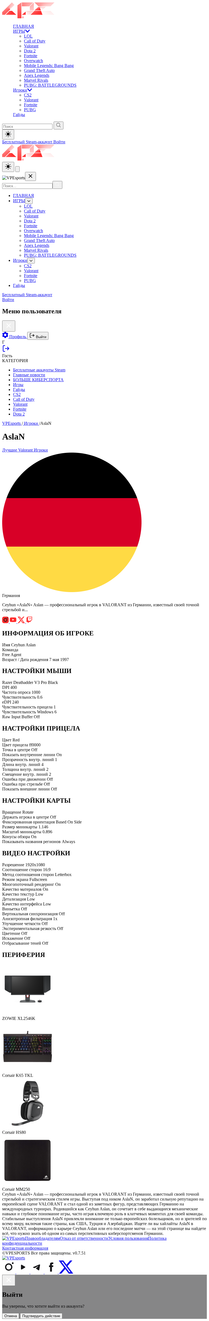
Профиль (17, 336)
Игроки (20, 90)
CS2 (28, 95)
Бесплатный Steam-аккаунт (27, 142)
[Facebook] (52, 1272)
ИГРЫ (19, 31)
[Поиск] (57, 185)
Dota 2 (30, 51)
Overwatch (33, 60)
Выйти (40, 337)
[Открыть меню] (17, 169)
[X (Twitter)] (66, 1272)
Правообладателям (42, 1238)
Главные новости (29, 374)
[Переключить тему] (8, 134)
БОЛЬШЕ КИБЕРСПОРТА (38, 379)
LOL (28, 36)
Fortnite (30, 55)
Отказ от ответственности (84, 1238)
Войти (59, 142)
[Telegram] (37, 1272)
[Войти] (6, 351)
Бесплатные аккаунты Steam (39, 370)
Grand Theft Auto (39, 70)
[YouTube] (23, 1272)
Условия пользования (128, 1238)
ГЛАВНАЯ (23, 26)
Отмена (10, 1316)
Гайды (19, 114)
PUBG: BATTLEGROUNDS (50, 85)
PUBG (30, 109)
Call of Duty (34, 41)
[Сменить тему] (8, 167)
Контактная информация (25, 1248)
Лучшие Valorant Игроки (25, 450)
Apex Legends (36, 75)
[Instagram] (9, 1272)
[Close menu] (30, 176)
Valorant (31, 46)
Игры (18, 384)
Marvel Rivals (36, 80)
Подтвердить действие (41, 1316)
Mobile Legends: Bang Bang (49, 65)
